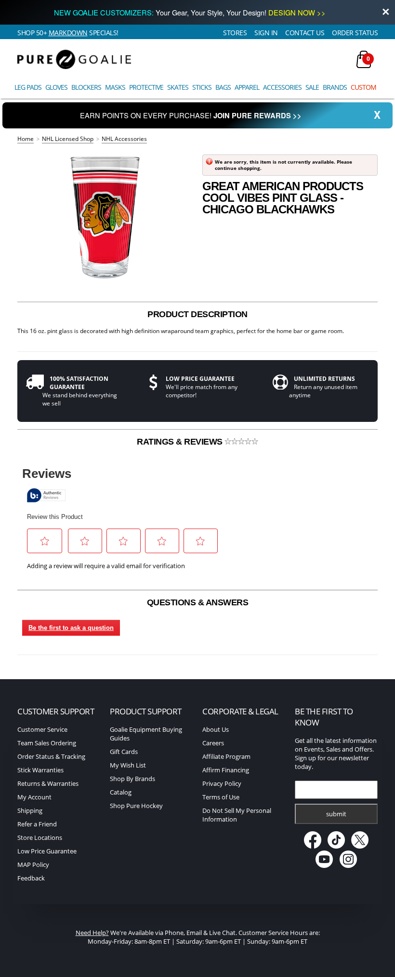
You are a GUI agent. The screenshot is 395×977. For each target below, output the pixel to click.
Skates (177, 87)
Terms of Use (220, 797)
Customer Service (42, 729)
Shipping (29, 810)
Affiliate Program (226, 756)
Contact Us (304, 32)
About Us (215, 729)
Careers (213, 743)
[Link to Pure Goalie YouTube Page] (325, 865)
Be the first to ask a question (71, 627)
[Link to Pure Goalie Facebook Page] (313, 846)
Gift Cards (124, 751)
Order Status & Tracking (51, 756)
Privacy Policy (221, 783)
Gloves (56, 87)
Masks (115, 87)
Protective (146, 87)
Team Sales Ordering (46, 743)
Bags (223, 87)
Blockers (86, 87)
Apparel (247, 87)
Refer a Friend (37, 824)
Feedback (31, 878)
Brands (335, 87)
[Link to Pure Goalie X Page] (360, 846)
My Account (34, 797)
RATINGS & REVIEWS (180, 442)
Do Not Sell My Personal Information (236, 814)
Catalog (121, 792)
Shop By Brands (132, 778)
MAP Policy (33, 864)
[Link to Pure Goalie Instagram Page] (348, 865)
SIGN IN (266, 32)
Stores (235, 32)
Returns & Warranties (48, 783)
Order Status (355, 32)
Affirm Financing (225, 770)
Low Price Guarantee (47, 851)
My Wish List (128, 765)
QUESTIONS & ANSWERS (198, 602)
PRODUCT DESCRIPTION (197, 314)
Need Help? (92, 932)
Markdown (68, 32)
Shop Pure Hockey (136, 805)
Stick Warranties (40, 770)
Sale (312, 87)
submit (336, 814)
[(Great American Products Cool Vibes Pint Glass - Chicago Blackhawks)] (105, 217)
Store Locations (39, 837)
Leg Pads (27, 87)
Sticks (201, 87)
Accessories (282, 87)
